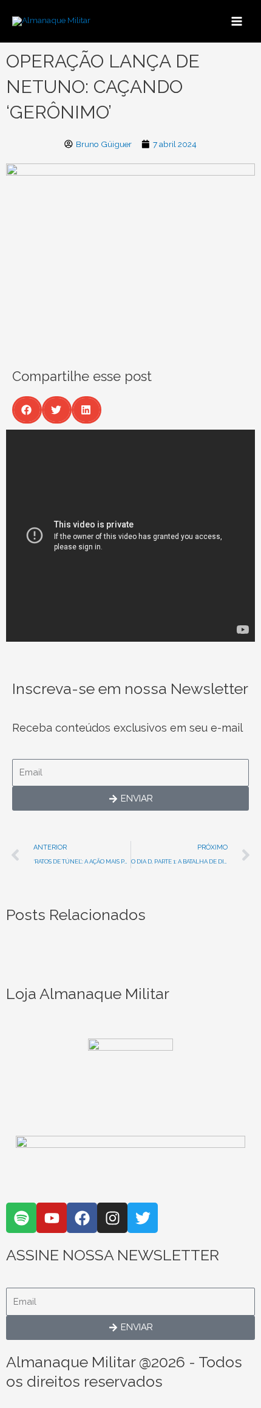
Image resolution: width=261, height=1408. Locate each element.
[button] (27, 410)
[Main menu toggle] (237, 21)
